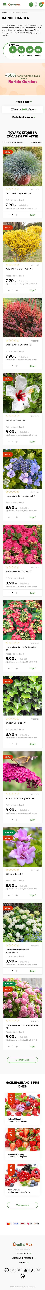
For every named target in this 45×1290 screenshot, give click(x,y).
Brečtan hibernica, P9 (16, 723)
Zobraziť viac (22, 1060)
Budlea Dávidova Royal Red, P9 (20, 798)
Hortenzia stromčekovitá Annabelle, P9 (17, 951)
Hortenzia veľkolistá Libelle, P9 (20, 496)
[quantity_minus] (8, 215)
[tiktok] (32, 1270)
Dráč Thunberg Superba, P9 (18, 345)
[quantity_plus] (17, 215)
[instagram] (19, 1270)
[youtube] (26, 1270)
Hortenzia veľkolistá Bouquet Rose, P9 (22, 1026)
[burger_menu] (5, 5)
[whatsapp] (22, 1276)
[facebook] (13, 1270)
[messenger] (6, 1270)
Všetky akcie (22, 1205)
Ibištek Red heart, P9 (15, 420)
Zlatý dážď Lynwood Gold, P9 (19, 269)
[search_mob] (31, 4)
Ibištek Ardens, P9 (14, 874)
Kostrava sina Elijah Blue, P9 (19, 193)
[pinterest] (38, 1270)
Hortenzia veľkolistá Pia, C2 (18, 571)
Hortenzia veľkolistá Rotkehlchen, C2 (21, 648)
